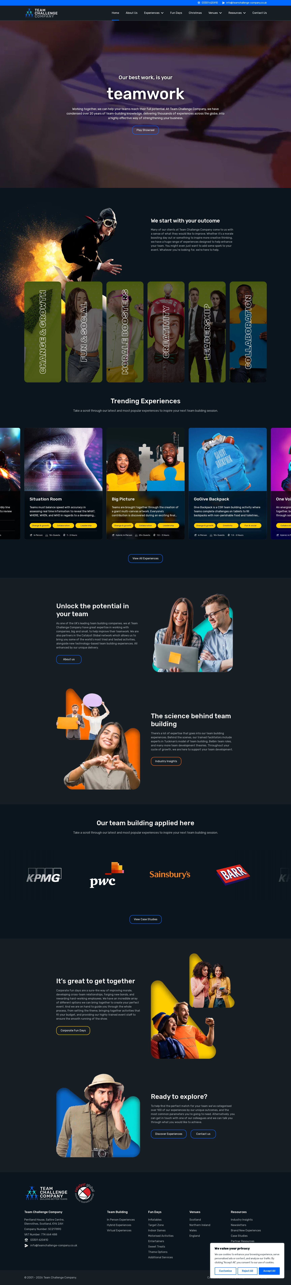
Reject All (247, 1271)
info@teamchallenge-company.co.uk (246, 2)
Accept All (269, 1271)
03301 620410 (210, 2)
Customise (225, 1271)
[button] (42, 332)
